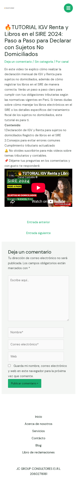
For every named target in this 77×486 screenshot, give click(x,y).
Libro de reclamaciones (38, 452)
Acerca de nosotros (38, 424)
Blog (38, 445)
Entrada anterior (38, 222)
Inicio (38, 417)
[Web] (36, 358)
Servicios (38, 431)
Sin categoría (44, 62)
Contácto (38, 438)
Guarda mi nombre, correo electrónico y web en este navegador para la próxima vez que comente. (37, 371)
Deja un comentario (18, 62)
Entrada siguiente (38, 233)
